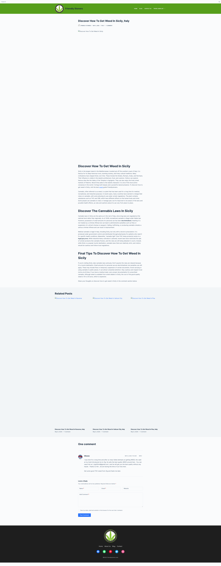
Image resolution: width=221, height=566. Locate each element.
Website (126, 488)
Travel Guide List (158, 8)
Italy (102, 25)
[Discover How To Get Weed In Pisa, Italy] (148, 361)
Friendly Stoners (74, 8)
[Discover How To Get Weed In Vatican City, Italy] (110, 361)
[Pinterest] (110, 551)
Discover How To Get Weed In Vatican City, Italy (109, 429)
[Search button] (219, 1)
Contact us (147, 8)
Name (81, 488)
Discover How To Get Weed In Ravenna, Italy (70, 429)
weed (101, 187)
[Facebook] (98, 551)
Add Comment (84, 494)
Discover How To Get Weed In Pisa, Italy (144, 429)
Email (104, 488)
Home (135, 8)
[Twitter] (116, 551)
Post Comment (84, 515)
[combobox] (109, 1)
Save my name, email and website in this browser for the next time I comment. (101, 510)
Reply (140, 455)
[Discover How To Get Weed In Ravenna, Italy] (72, 361)
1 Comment (109, 25)
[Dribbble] (122, 551)
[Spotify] (104, 551)
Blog (140, 8)
